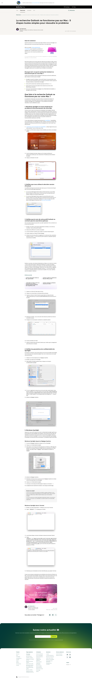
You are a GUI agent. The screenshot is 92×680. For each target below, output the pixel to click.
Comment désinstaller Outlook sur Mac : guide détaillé (32, 278)
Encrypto (17, 665)
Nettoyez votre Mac (29, 669)
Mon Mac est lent (29, 656)
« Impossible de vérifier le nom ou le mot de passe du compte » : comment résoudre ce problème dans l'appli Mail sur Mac (32, 284)
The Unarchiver (18, 663)
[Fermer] (2, 2)
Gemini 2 (17, 662)
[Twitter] (67, 657)
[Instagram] (70, 655)
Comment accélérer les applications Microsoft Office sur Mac (50, 278)
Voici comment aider (36, 2)
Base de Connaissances (50, 656)
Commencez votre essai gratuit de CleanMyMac (36, 126)
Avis (34, 10)
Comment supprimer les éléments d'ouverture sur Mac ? (49, 283)
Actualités (29, 10)
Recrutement (38, 664)
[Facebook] (67, 655)
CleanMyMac (47, 120)
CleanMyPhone (18, 658)
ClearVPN (17, 659)
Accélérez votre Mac (29, 657)
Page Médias (38, 663)
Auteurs (37, 671)
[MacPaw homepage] (16, 677)
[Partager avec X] (56, 615)
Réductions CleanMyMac (50, 659)
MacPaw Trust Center (39, 668)
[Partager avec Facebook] (50, 615)
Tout (17, 10)
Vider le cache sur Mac (29, 663)
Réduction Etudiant (59, 655)
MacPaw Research (39, 667)
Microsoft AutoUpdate (46, 200)
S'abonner (54, 636)
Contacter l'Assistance (49, 655)
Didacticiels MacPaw (39, 656)
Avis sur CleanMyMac (39, 655)
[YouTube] (70, 657)
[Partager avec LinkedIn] (53, 615)
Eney (17, 655)
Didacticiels (22, 10)
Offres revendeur (39, 661)
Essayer (41, 599)
